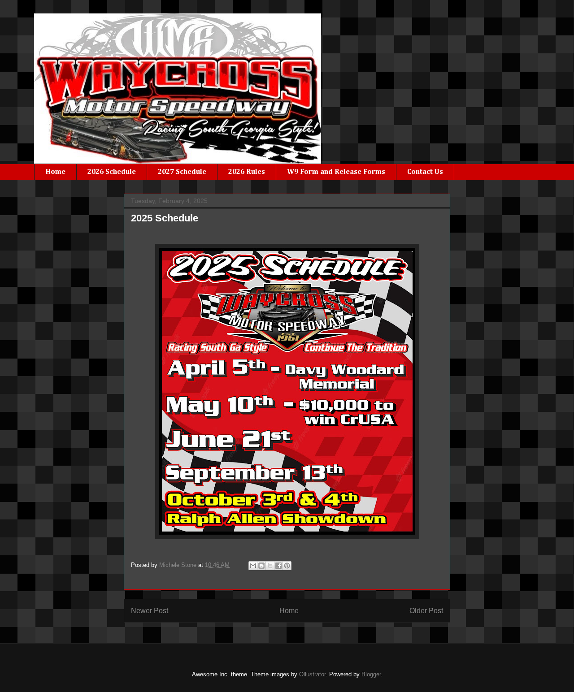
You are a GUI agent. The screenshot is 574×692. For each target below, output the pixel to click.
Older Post (426, 610)
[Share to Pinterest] (287, 565)
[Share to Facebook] (278, 565)
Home (55, 172)
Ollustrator (312, 674)
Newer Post (149, 610)
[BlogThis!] (261, 565)
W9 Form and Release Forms (336, 172)
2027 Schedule (182, 172)
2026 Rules (246, 172)
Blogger (371, 674)
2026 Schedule (111, 172)
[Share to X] (269, 565)
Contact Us (425, 172)
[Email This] (252, 565)
